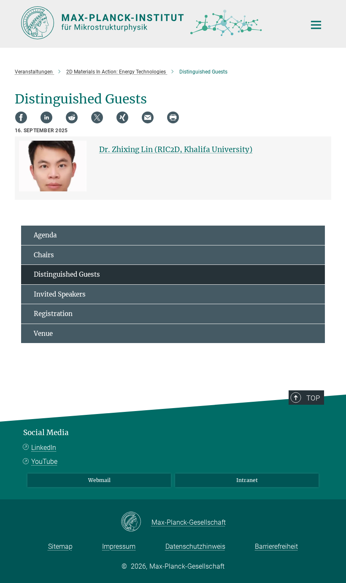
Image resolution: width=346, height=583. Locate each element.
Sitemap (60, 546)
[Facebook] (21, 117)
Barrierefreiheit (276, 546)
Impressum (118, 546)
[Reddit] (71, 117)
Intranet (247, 480)
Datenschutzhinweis (195, 546)
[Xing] (122, 117)
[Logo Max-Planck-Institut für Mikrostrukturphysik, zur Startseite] (158, 22)
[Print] (173, 117)
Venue (43, 334)
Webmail (99, 480)
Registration (53, 314)
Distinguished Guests (67, 274)
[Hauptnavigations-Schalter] (316, 24)
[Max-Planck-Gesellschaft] (136, 522)
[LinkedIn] (46, 117)
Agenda (45, 235)
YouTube (44, 462)
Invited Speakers (60, 294)
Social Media (46, 432)
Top (313, 398)
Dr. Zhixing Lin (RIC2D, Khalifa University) (175, 149)
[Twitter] (97, 117)
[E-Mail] (147, 117)
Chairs (44, 255)
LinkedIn (43, 448)
